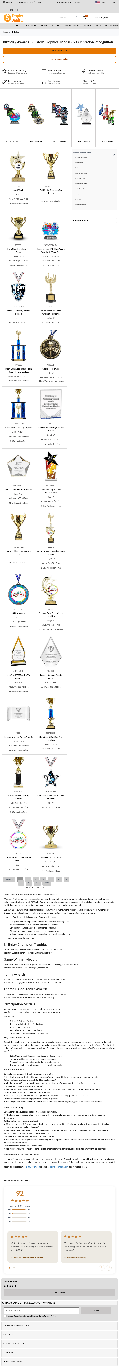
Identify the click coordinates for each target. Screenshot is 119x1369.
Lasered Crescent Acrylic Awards (18, 737)
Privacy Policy (50, 1316)
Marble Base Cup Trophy (51, 857)
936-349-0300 (11, 10)
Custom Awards (71, 26)
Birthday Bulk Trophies (80, 168)
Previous (9, 880)
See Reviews (59, 1292)
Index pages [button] (8, 1335)
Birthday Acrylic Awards (81, 157)
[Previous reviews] (102, 1268)
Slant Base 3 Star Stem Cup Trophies (51, 738)
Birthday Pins (78, 199)
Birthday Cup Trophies (80, 178)
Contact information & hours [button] (16, 1326)
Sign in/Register (101, 18)
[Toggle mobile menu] (113, 18)
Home (5, 32)
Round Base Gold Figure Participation (51, 312)
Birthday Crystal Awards (81, 173)
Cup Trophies (30, 26)
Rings (98, 26)
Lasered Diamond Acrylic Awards (51, 676)
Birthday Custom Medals (81, 194)
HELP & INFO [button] (8, 1353)
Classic (50, 369)
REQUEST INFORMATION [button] (12, 1362)
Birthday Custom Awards (81, 183)
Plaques (55, 26)
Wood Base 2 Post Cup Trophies (18, 428)
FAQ (39, 2)
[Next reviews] (109, 1268)
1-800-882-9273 (33, 1167)
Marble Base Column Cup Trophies (18, 797)
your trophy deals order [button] (14, 1344)
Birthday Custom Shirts (80, 204)
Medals (43, 26)
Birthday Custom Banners (81, 189)
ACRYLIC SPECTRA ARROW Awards (18, 676)
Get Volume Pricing (59, 59)
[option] (12, 118)
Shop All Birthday (59, 50)
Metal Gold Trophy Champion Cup (18, 553)
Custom (51, 250)
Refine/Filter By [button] (80, 221)
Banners (87, 26)
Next (47, 883)
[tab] (9, 1267)
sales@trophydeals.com (58, 1167)
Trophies (15, 26)
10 (37, 883)
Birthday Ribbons (79, 162)
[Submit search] (77, 18)
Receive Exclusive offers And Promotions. (25, 1316)
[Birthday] (12, 114)
